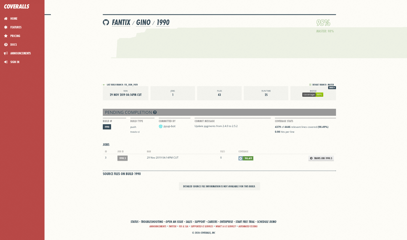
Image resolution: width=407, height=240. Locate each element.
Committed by (167, 121)
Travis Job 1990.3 (323, 158)
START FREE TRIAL (245, 221)
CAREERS (212, 221)
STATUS (134, 221)
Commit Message (205, 121)
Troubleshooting (152, 221)
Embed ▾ (332, 87)
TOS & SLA (183, 226)
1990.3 (122, 158)
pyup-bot (170, 126)
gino (143, 22)
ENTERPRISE (226, 221)
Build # (107, 121)
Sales (189, 221)
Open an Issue (174, 221)
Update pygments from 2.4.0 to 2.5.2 (216, 126)
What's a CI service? (226, 226)
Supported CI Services (202, 226)
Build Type (136, 121)
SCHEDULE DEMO (266, 221)
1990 (162, 22)
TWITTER (172, 226)
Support (200, 221)
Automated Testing (248, 226)
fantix (121, 22)
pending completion (129, 112)
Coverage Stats (284, 121)
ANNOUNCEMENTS (157, 226)
